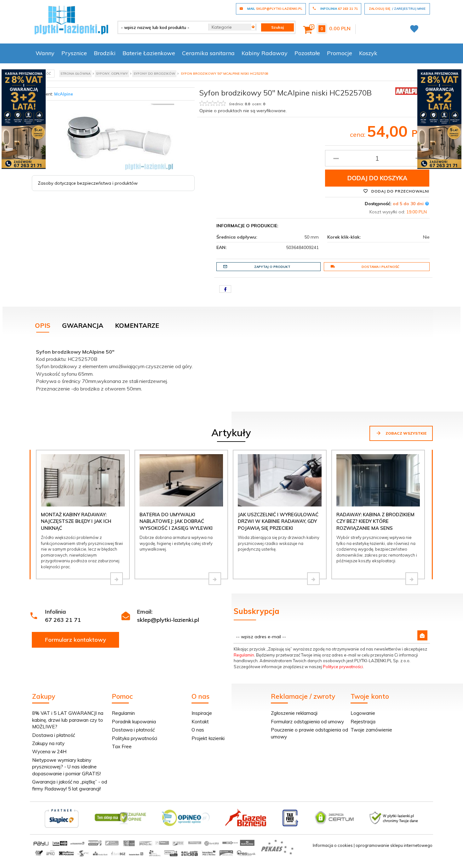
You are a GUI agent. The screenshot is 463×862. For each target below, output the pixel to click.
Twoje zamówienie (371, 730)
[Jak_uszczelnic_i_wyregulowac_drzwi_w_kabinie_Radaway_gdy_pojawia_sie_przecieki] (313, 578)
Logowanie (363, 713)
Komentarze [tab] (137, 325)
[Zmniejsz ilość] (336, 158)
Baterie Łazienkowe (149, 53)
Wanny (45, 53)
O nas (197, 730)
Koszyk (368, 53)
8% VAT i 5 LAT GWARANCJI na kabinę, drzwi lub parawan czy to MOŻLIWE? (67, 720)
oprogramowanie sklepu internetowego (394, 845)
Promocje (339, 53)
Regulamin (244, 654)
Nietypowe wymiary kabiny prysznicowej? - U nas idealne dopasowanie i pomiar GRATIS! (66, 767)
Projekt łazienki (208, 738)
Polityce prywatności (343, 666)
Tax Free (122, 746)
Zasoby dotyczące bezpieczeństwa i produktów (88, 183)
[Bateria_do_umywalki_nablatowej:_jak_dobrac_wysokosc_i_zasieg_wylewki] (215, 578)
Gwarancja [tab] (82, 325)
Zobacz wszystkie (405, 433)
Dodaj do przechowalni (399, 191)
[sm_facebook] (225, 289)
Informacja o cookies (333, 845)
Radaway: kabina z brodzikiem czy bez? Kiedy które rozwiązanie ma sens (375, 521)
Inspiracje (201, 713)
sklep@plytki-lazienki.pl (168, 619)
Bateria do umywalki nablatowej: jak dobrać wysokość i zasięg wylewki (176, 521)
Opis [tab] (42, 325)
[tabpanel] (231, 369)
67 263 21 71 (63, 619)
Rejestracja (363, 722)
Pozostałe (307, 53)
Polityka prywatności (134, 738)
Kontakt (200, 722)
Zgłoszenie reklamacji (294, 713)
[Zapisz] (422, 635)
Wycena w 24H (49, 752)
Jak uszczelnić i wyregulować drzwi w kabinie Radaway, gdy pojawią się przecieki (278, 521)
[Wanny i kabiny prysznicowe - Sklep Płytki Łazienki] (71, 19)
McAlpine (63, 93)
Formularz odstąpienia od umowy (307, 722)
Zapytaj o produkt (272, 267)
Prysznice (74, 53)
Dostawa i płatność (380, 267)
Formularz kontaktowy (75, 639)
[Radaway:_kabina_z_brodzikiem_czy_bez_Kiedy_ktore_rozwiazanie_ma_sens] (411, 578)
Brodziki (105, 53)
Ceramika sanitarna (208, 53)
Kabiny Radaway (265, 53)
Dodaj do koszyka (377, 178)
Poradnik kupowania (134, 722)
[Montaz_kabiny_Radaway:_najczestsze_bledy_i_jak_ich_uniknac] (116, 578)
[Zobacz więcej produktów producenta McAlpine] (411, 90)
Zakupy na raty (48, 743)
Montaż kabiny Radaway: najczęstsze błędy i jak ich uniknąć (76, 521)
